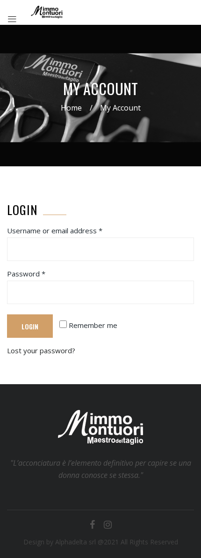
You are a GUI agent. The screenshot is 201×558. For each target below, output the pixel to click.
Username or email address (54, 230)
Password (26, 273)
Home (71, 108)
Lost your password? (41, 350)
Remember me (92, 325)
